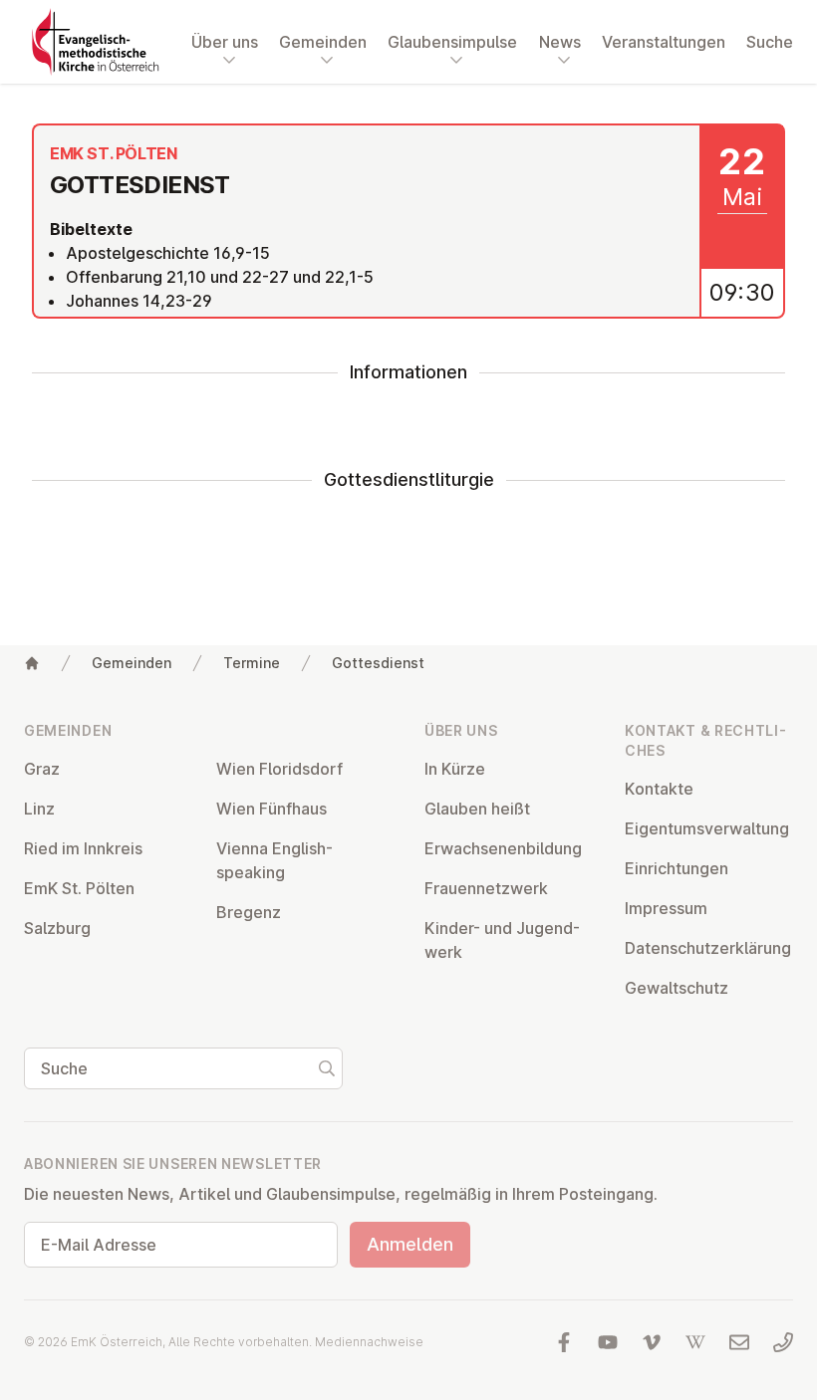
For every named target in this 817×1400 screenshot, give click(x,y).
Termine (251, 662)
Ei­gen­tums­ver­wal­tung (707, 828)
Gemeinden (131, 662)
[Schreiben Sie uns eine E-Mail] (739, 1342)
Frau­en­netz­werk (486, 888)
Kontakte (659, 789)
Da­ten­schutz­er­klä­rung (708, 948)
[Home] (32, 663)
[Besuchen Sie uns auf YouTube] (608, 1342)
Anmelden (410, 1244)
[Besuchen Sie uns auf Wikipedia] (695, 1342)
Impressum (666, 908)
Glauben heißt (477, 808)
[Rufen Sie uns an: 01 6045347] (783, 1342)
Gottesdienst (378, 662)
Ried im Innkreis (83, 848)
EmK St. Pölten (79, 888)
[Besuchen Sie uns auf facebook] (564, 1342)
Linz (39, 808)
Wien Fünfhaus (271, 808)
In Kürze (454, 769)
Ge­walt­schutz (676, 988)
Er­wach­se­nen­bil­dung (503, 848)
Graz (42, 769)
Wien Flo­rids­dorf (279, 769)
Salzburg (57, 928)
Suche (769, 42)
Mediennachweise (369, 1341)
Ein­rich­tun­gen (676, 868)
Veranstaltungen (663, 42)
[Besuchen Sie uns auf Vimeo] (652, 1342)
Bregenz (248, 912)
